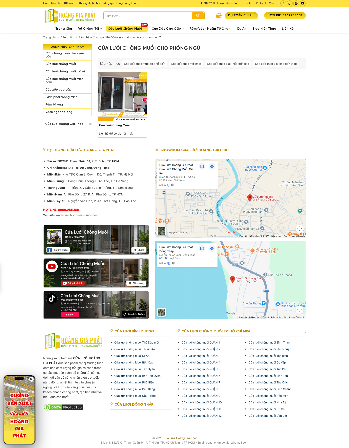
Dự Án (241, 28)
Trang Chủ (63, 28)
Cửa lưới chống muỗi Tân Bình (268, 355)
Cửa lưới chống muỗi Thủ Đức (268, 382)
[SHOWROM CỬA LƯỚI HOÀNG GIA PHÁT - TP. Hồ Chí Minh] (230, 198)
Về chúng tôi (88, 28)
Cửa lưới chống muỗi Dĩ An (131, 355)
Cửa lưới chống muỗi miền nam (64, 80)
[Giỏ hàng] (219, 15)
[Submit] (198, 15)
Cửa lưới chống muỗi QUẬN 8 (201, 389)
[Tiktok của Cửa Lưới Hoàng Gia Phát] (96, 303)
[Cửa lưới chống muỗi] (122, 96)
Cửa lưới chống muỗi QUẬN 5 (201, 369)
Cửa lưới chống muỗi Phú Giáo (134, 382)
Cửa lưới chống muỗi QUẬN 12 (202, 415)
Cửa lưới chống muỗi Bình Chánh (270, 389)
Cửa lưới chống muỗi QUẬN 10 (202, 402)
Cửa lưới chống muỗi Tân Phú (268, 369)
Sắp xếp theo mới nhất (186, 63)
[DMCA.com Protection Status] (73, 407)
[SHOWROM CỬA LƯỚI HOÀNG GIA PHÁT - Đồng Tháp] (230, 278)
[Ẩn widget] (31, 379)
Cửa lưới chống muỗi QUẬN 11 (201, 409)
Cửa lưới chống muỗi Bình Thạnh (270, 342)
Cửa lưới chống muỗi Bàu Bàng (134, 389)
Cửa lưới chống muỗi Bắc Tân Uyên (137, 375)
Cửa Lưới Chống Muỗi (125, 28)
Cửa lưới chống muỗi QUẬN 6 (201, 375)
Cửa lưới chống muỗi (60, 64)
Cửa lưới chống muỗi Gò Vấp (267, 362)
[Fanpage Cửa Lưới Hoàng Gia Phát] (96, 238)
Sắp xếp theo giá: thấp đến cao (228, 63)
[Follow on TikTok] (290, 3)
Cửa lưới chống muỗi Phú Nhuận (270, 349)
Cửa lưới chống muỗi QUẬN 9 (201, 395)
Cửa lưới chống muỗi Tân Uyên (134, 369)
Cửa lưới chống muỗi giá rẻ (65, 71)
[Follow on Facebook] (283, 3)
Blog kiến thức (264, 28)
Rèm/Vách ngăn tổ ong (209, 28)
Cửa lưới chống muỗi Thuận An (134, 349)
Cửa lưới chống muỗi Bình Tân (268, 375)
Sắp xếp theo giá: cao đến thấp (276, 63)
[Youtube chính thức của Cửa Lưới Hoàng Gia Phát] (96, 271)
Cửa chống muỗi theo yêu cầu (64, 55)
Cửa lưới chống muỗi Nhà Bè (267, 402)
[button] (19, 410)
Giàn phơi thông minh (61, 97)
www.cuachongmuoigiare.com (77, 215)
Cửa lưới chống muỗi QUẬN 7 (201, 382)
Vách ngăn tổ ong (58, 112)
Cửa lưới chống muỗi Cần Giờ (268, 415)
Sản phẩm (67, 37)
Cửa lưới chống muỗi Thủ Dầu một (136, 342)
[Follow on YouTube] (303, 3)
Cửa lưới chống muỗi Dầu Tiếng (135, 395)
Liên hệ (288, 28)
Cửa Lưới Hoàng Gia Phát (64, 124)
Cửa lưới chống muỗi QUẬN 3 (201, 355)
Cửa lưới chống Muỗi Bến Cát (133, 362)
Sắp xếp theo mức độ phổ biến (144, 63)
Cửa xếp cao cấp (166, 28)
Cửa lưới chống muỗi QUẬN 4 (201, 362)
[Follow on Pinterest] (296, 3)
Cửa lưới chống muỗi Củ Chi (267, 409)
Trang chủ (50, 37)
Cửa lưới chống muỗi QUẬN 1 (201, 342)
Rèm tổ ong (54, 104)
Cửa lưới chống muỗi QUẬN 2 (201, 349)
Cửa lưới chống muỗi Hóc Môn (268, 395)
